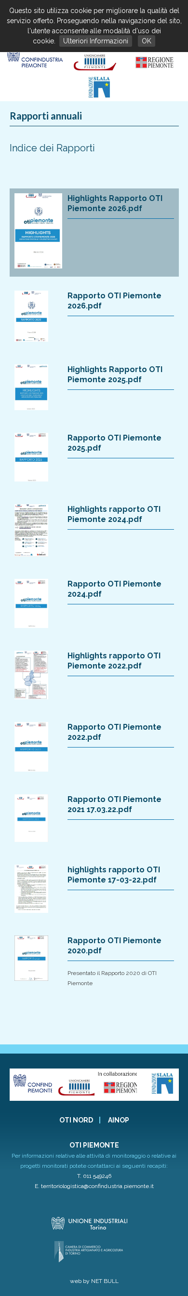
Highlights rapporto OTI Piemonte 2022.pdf (114, 660)
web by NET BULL (94, 1281)
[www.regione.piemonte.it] (155, 70)
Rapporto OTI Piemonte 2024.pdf (114, 589)
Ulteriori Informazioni (95, 41)
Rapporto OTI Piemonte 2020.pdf (114, 945)
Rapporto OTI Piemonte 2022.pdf (114, 732)
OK (146, 41)
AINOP (118, 1120)
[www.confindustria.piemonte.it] (34, 70)
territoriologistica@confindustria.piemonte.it (97, 1186)
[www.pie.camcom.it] (95, 70)
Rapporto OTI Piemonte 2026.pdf (114, 300)
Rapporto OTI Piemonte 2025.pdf (114, 443)
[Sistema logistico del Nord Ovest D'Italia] (99, 96)
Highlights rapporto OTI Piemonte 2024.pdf (114, 514)
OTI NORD (76, 1120)
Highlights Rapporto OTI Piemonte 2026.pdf (114, 203)
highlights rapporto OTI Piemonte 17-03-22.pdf (113, 874)
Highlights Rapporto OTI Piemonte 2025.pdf (114, 374)
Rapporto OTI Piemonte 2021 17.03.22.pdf (114, 804)
